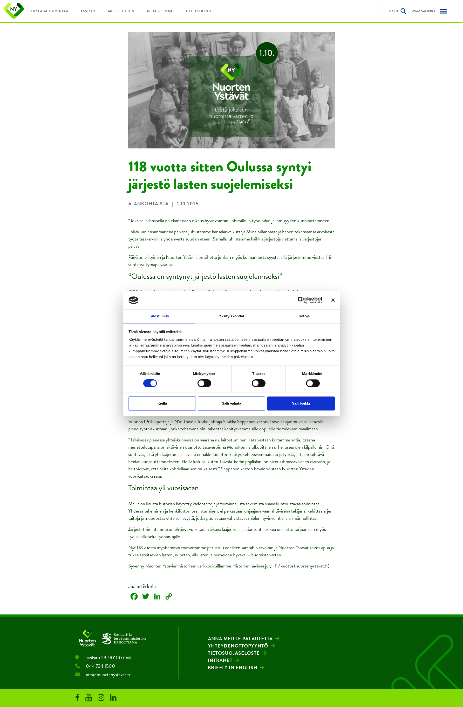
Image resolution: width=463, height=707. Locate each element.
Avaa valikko (423, 11)
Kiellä (162, 403)
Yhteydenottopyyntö (238, 645)
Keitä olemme (160, 10)
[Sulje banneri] (333, 300)
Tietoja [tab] (304, 316)
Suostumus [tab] (159, 316)
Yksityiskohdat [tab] (231, 316)
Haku (393, 11)
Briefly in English (232, 667)
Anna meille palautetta (240, 638)
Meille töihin (121, 10)
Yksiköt (88, 10)
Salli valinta (231, 403)
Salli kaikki (301, 403)
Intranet (220, 660)
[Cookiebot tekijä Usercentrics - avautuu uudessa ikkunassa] (301, 300)
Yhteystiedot (198, 10)
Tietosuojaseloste (234, 653)
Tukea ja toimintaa (49, 10)
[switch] (204, 383)
